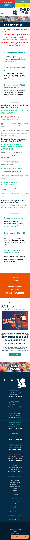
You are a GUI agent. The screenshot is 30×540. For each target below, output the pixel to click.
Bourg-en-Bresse (15, 454)
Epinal (15, 465)
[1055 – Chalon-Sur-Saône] (21, 383)
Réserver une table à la (7, 6)
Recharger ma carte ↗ (14, 53)
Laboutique (22, 5)
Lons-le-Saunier (15, 390)
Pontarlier (15, 401)
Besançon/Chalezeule (15, 411)
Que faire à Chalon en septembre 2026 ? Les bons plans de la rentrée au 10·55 (15, 338)
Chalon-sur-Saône (15, 422)
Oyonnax (15, 433)
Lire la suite (15, 354)
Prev (2, 334)
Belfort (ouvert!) (15, 444)
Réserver (7, 2)
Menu (5, 14)
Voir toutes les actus (18, 303)
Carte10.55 (22, 2)
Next (27, 334)
